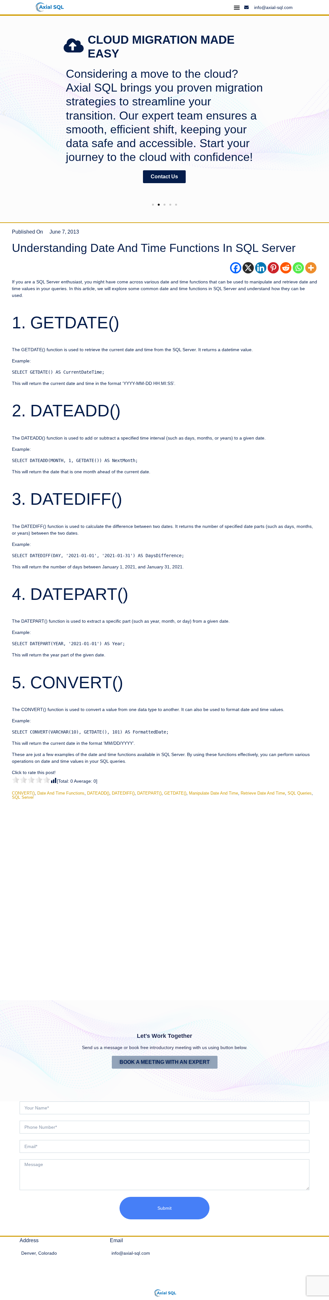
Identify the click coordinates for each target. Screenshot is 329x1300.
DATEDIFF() (123, 793)
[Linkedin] (260, 267)
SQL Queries (300, 793)
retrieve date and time (263, 793)
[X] (248, 267)
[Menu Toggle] (237, 7)
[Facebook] (235, 267)
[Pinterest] (273, 267)
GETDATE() (175, 793)
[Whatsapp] (298, 267)
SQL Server (23, 797)
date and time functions (60, 793)
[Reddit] (285, 267)
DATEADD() (98, 793)
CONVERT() (23, 793)
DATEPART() (149, 793)
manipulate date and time (213, 793)
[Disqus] (164, 895)
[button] (4, 113)
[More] (310, 267)
